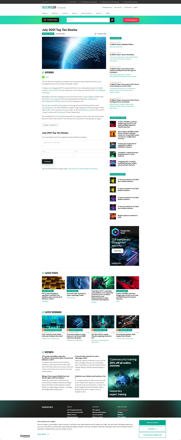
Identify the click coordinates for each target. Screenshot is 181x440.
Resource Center (87, 13)
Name (43, 151)
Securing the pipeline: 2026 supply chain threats (125, 335)
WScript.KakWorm (48, 108)
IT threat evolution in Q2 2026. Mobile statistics (128, 189)
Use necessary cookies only (152, 435)
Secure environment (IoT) (75, 412)
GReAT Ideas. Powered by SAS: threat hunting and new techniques (124, 101)
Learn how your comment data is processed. (82, 169)
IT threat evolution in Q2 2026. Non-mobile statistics (128, 180)
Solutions (44, 13)
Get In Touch (117, 7)
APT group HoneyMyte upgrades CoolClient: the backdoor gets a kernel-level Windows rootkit (52, 296)
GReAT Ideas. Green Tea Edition (123, 55)
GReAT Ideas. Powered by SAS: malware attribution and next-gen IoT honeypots (123, 70)
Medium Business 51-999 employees (110, 2)
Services (74, 13)
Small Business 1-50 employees (89, 2)
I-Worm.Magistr (88, 97)
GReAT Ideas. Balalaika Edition (122, 44)
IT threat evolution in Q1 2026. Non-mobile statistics (128, 207)
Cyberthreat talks (75, 330)
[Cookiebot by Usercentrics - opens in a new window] (25, 436)
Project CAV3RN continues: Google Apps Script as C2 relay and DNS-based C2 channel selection (127, 124)
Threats (69, 406)
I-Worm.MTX (64, 101)
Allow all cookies (152, 422)
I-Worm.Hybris (54, 99)
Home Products (73, 2)
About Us (99, 13)
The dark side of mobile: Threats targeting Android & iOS (101, 336)
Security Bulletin (97, 414)
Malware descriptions (99, 412)
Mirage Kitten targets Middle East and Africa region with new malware (55, 377)
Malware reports (48, 33)
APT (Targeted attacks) (74, 410)
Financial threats (72, 417)
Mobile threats (71, 414)
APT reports (96, 410)
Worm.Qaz (59, 112)
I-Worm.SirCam (53, 90)
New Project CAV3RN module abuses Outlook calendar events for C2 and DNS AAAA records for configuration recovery (128, 135)
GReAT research (47, 291)
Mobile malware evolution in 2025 (128, 216)
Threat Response (123, 410)
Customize (151, 429)
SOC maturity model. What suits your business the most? (52, 335)
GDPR (107, 13)
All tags (120, 412)
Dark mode (128, 7)
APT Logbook (122, 417)
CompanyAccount (107, 7)
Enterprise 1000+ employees (131, 2)
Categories (95, 406)
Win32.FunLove (86, 110)
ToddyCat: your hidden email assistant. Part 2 (90, 377)
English (135, 7)
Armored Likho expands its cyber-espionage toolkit (76, 294)
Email (76, 151)
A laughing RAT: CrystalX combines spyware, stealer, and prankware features (127, 163)
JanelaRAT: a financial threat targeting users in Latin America (128, 154)
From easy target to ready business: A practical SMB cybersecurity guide (76, 336)
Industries (55, 13)
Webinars (120, 414)
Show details (42, 434)
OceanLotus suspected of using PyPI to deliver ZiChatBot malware (127, 145)
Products (65, 13)
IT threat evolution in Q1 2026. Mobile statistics (128, 198)
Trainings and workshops (53, 330)
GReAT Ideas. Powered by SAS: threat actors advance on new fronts (124, 85)
